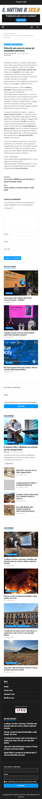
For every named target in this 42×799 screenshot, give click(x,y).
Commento (8, 208)
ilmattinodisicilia (10, 53)
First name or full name (12, 387)
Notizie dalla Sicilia (11, 554)
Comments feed (9, 694)
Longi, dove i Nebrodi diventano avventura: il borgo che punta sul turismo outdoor (21, 652)
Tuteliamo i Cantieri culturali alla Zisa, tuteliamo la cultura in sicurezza (9, 497)
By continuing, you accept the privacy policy (21, 402)
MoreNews (31, 794)
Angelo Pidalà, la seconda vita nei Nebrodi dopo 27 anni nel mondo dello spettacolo (20, 753)
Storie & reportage (11, 663)
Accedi (6, 686)
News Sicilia (7, 44)
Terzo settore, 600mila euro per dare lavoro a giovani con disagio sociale (19, 179)
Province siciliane (17, 44)
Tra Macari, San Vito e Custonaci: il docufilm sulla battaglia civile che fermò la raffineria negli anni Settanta (21, 544)
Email (6, 242)
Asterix (7, 452)
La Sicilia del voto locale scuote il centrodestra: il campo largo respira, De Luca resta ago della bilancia (21, 615)
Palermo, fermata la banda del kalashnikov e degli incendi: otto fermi (21, 581)
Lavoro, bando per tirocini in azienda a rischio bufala (19, 187)
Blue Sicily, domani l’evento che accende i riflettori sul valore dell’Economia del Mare (21, 352)
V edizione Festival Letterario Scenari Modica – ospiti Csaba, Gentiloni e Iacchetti (21, 317)
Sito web (7, 249)
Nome (6, 234)
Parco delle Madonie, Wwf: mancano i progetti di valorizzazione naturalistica (9, 510)
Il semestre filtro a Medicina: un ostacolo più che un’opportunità (21, 432)
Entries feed (8, 690)
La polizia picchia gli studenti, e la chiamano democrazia (9, 485)
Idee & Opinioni (10, 442)
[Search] (37, 27)
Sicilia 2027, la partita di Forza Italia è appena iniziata (9, 472)
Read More (9, 463)
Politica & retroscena (23, 626)
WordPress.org (9, 698)
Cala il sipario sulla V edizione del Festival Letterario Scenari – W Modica (21, 283)
